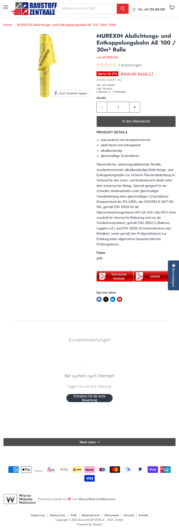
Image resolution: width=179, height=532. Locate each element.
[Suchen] (123, 9)
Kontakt (143, 515)
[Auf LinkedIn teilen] (112, 299)
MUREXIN (110, 57)
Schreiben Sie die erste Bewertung (89, 398)
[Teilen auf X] (105, 299)
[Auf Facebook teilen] (99, 299)
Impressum (38, 515)
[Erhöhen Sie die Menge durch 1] (134, 107)
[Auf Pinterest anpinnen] (119, 299)
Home (7, 25)
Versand (129, 515)
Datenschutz (58, 515)
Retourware (112, 515)
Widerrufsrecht (90, 515)
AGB (74, 515)
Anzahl (101, 98)
